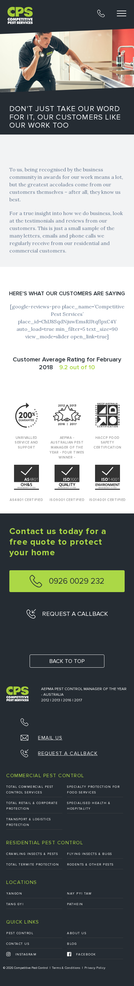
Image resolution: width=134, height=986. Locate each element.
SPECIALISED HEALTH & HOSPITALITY (88, 806)
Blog (72, 944)
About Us (76, 933)
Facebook (85, 954)
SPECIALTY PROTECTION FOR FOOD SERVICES (93, 789)
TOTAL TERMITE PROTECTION (32, 864)
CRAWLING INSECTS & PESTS (32, 854)
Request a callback (74, 614)
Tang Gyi (15, 904)
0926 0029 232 (75, 581)
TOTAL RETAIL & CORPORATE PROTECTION (32, 806)
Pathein (75, 904)
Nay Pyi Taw (79, 893)
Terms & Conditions (66, 968)
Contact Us (17, 944)
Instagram (25, 954)
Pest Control (19, 933)
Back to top (67, 661)
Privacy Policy (94, 968)
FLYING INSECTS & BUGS (89, 854)
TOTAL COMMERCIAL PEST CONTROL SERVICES (30, 789)
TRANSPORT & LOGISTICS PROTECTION (28, 822)
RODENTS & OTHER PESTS (90, 864)
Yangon (14, 893)
